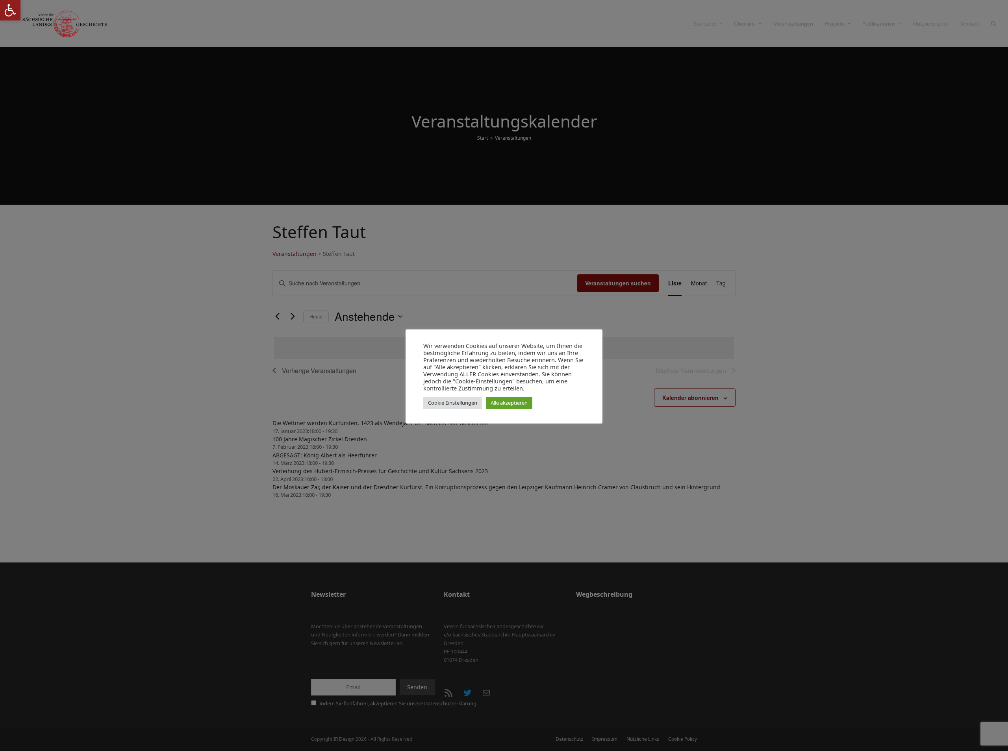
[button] (10, 10)
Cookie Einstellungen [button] (452, 402)
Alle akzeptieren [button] (509, 402)
